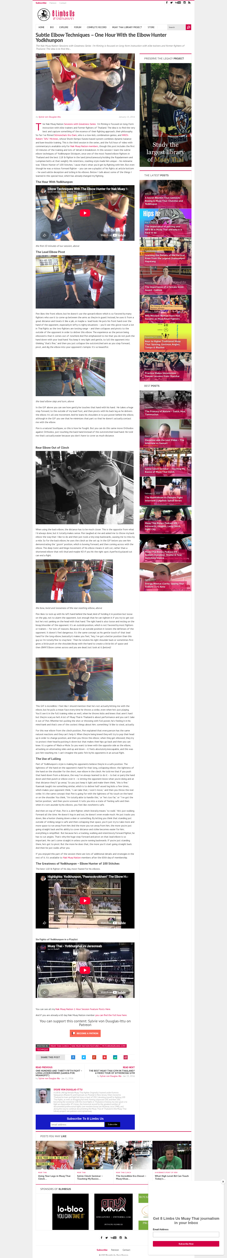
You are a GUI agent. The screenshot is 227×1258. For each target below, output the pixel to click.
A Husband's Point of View (166, 1172)
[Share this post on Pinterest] (104, 1057)
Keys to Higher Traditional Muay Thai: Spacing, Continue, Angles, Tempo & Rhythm (163, 344)
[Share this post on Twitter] (83, 1057)
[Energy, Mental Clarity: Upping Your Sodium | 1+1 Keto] (165, 590)
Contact (62, 3)
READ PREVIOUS (44, 1067)
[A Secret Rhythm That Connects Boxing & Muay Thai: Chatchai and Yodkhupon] (165, 207)
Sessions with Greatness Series (80, 123)
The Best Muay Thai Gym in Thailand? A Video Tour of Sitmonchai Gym (112, 1071)
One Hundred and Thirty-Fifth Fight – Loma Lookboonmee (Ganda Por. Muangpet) (59, 1073)
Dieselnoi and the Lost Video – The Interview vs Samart (164, 441)
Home (41, 27)
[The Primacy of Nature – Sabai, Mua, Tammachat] (165, 418)
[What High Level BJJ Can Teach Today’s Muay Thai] (171, 1168)
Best (152, 386)
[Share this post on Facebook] (73, 1057)
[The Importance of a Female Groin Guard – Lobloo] (165, 293)
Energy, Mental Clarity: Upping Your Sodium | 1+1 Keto (164, 585)
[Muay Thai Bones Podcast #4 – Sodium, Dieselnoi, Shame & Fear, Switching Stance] (165, 561)
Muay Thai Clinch (60, 1046)
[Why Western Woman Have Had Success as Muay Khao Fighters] (165, 322)
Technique (42, 1049)
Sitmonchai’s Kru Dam (65, 135)
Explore (63, 27)
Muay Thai (42, 1172)
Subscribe (41, 2)
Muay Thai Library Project (127, 27)
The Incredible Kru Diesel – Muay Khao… (131, 1177)
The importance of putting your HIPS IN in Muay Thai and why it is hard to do (163, 229)
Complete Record (97, 27)
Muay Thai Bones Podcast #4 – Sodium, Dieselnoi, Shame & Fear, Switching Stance (163, 554)
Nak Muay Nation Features (85, 1046)
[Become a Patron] (165, 165)
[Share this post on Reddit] (125, 1057)
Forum (77, 27)
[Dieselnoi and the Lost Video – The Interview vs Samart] (165, 446)
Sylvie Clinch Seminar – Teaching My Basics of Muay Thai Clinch (165, 470)
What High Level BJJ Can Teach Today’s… (172, 1177)
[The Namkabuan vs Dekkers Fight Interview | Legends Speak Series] (165, 504)
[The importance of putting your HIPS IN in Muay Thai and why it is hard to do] (165, 236)
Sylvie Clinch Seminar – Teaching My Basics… (90, 1177)
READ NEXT (129, 1067)
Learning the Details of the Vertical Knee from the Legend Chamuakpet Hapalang (165, 258)
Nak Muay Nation (72, 857)
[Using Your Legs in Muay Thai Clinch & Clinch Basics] (55, 1168)
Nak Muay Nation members (84, 146)
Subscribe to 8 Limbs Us (85, 1118)
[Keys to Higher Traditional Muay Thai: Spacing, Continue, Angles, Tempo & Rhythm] (165, 351)
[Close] (223, 1181)
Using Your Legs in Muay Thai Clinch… (54, 1177)
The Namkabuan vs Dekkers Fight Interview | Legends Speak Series (164, 499)
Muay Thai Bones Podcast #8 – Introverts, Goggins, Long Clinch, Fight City (163, 526)
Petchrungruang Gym (113, 1046)
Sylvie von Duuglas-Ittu (49, 116)
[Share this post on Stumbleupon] (115, 1057)
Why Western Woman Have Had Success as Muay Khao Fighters (162, 317)
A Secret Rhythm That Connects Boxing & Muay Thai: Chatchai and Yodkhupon (164, 200)
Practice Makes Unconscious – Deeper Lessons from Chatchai (162, 374)
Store (151, 27)
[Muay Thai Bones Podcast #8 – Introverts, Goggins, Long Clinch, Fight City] (165, 532)
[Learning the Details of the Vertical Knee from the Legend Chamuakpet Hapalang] (165, 265)
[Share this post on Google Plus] (94, 1057)
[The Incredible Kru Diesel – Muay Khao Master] (133, 1168)
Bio (52, 27)
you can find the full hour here (111, 1015)
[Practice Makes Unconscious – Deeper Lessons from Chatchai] (165, 379)
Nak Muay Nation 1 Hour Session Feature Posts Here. (83, 1009)
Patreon (53, 3)
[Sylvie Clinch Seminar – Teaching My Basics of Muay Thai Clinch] (165, 475)
